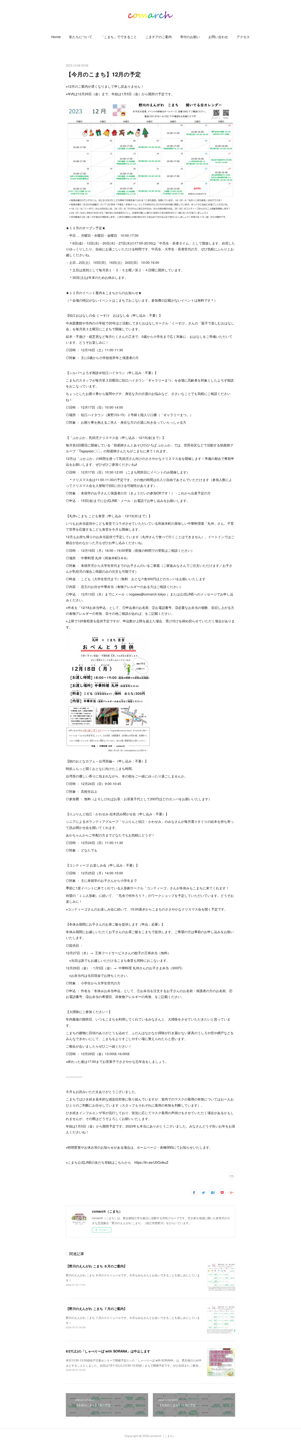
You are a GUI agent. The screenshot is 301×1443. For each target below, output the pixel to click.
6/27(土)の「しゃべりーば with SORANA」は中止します (108, 1351)
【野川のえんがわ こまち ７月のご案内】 (96, 1308)
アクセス (243, 37)
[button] (56, 37)
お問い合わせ (218, 37)
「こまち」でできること (119, 37)
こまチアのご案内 (158, 37)
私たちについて (80, 37)
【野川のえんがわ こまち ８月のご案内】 (96, 1266)
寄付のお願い (190, 37)
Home (56, 37)
